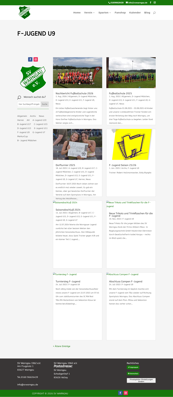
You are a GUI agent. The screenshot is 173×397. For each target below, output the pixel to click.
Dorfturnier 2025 (65, 165)
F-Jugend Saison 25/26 (122, 165)
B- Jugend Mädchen (26, 141)
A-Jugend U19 (39, 120)
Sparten (104, 13)
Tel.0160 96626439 (27, 377)
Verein (88, 13)
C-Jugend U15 (40, 124)
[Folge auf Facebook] (30, 59)
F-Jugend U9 (23, 132)
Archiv (33, 116)
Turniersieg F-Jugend (68, 281)
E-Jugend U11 (41, 128)
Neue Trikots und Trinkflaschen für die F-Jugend (131, 214)
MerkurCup (22, 136)
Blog (147, 13)
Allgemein (22, 116)
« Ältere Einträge (61, 346)
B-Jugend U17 (24, 124)
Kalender (135, 13)
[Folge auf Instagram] (36, 59)
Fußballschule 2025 (120, 93)
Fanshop (120, 13)
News (41, 116)
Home (77, 13)
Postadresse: (63, 366)
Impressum (134, 367)
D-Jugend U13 (24, 128)
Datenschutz (134, 373)
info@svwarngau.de (27, 384)
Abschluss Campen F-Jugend (125, 281)
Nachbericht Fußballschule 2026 (74, 93)
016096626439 (117, 2)
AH (28, 120)
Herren (20, 120)
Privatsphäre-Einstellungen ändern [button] (141, 380)
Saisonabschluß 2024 (68, 209)
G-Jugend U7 (39, 132)
